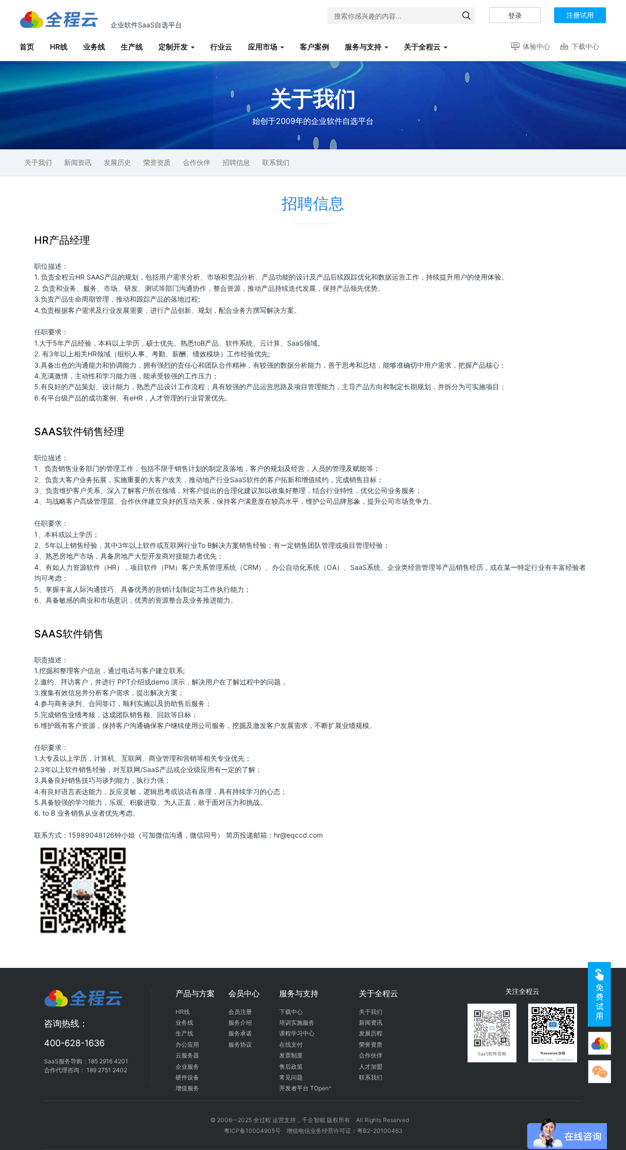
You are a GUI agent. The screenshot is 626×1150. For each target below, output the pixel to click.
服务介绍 (240, 1022)
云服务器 (187, 1055)
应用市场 (262, 46)
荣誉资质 (157, 162)
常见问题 (291, 1077)
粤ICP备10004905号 (252, 1130)
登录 (515, 15)
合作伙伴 (196, 162)
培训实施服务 (296, 1022)
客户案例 (314, 46)
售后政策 (291, 1066)
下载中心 (579, 46)
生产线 (184, 1033)
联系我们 (276, 162)
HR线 (183, 1011)
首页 (27, 46)
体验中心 (530, 46)
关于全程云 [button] (422, 46)
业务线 (184, 1022)
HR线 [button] (58, 46)
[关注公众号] (599, 1043)
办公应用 (187, 1044)
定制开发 (173, 46)
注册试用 (580, 15)
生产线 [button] (132, 46)
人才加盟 (370, 1066)
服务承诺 (240, 1033)
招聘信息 (236, 162)
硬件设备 (187, 1077)
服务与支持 (363, 46)
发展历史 (117, 162)
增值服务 (187, 1088)
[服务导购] (599, 1071)
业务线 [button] (94, 46)
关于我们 (38, 162)
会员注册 (240, 1011)
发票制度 (291, 1055)
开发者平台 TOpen (305, 1088)
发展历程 (370, 1033)
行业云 (221, 46)
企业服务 (187, 1066)
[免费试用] (599, 994)
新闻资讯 (77, 162)
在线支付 (291, 1044)
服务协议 (240, 1044)
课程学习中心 (296, 1033)
